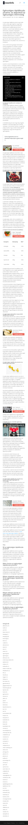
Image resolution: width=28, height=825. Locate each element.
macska (4, 728)
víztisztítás (5, 816)
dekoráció (5, 645)
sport (4, 764)
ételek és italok (6, 668)
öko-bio (4, 743)
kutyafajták (5, 726)
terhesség (5, 790)
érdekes (4, 664)
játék (4, 698)
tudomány (5, 794)
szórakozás (5, 777)
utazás (4, 803)
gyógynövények (6, 685)
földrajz (4, 679)
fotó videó (5, 681)
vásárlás (4, 811)
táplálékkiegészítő (7, 784)
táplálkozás (21, 17)
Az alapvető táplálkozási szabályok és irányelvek (12, 80)
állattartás (5, 625)
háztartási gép (6, 687)
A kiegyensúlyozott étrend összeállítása (13, 85)
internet (4, 696)
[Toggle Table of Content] (22, 77)
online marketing (6, 747)
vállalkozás (5, 807)
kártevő (4, 704)
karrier (4, 702)
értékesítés (5, 666)
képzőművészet (6, 707)
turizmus (5, 796)
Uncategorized (6, 799)
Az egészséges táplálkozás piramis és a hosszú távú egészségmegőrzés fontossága (14, 96)
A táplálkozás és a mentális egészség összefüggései (12, 93)
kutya (4, 724)
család (4, 642)
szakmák (5, 773)
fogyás (4, 677)
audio (4, 628)
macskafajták (6, 730)
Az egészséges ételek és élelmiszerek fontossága (13, 83)
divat (4, 647)
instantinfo (8, 17)
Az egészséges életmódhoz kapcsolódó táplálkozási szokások (13, 87)
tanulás (4, 779)
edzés (4, 651)
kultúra (4, 722)
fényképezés (5, 670)
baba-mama (5, 632)
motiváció (5, 737)
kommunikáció (6, 713)
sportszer (5, 766)
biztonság (5, 638)
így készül (5, 694)
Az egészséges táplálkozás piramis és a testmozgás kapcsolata (13, 90)
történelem (5, 792)
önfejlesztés (5, 745)
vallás (4, 809)
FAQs (6, 98)
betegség (5, 634)
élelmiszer (5, 657)
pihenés (4, 754)
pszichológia (5, 760)
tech (4, 788)
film (3, 672)
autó (4, 630)
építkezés (5, 662)
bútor (4, 640)
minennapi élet (6, 732)
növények (5, 741)
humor (4, 692)
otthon (4, 749)
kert (3, 709)
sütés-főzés (5, 769)
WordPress (22, 823)
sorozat (4, 762)
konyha (4, 715)
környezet (5, 717)
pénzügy (4, 752)
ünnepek (5, 801)
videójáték (5, 814)
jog (3, 700)
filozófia (4, 675)
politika (4, 758)
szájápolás (5, 771)
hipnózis (4, 690)
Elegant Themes (11, 823)
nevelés (4, 739)
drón (4, 649)
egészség (5, 653)
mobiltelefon (5, 734)
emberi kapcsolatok (7, 660)
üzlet (4, 805)
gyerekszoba (5, 683)
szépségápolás (6, 775)
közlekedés (5, 719)
